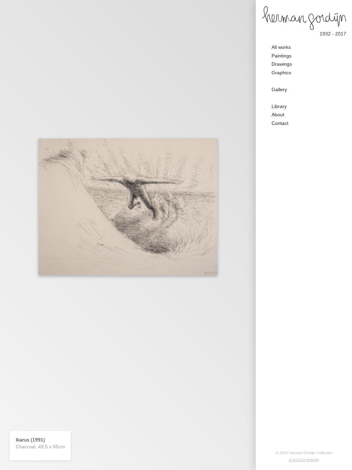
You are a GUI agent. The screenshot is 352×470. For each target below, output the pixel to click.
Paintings (282, 55)
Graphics (281, 72)
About (278, 114)
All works (281, 47)
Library (279, 106)
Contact (280, 123)
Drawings (282, 64)
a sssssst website (304, 460)
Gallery (279, 89)
